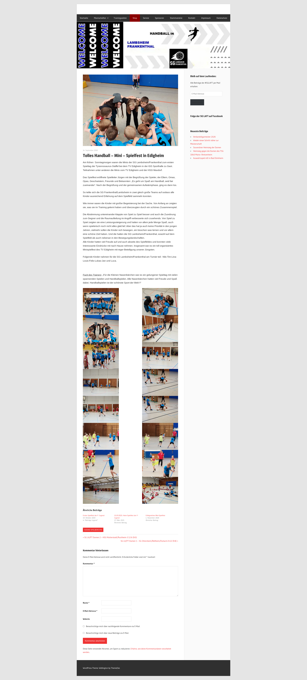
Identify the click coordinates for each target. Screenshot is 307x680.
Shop (135, 18)
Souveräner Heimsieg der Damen (207, 147)
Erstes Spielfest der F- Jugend (93, 515)
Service (146, 18)
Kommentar (89, 563)
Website (86, 619)
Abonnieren (197, 102)
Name (86, 602)
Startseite (84, 18)
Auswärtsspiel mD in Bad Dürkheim (208, 158)
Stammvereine (176, 18)
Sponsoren (159, 18)
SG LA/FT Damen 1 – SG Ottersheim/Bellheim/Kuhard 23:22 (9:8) (149, 541)
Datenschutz (222, 18)
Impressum (206, 18)
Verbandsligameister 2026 (204, 136)
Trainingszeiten (120, 18)
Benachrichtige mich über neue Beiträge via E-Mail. (107, 633)
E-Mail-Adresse (90, 611)
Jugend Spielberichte (93, 530)
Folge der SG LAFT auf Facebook (206, 116)
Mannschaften (100, 18)
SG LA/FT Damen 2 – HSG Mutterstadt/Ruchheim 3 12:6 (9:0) (110, 537)
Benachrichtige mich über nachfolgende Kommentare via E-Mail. (113, 626)
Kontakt (191, 18)
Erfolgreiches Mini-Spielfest (155, 515)
